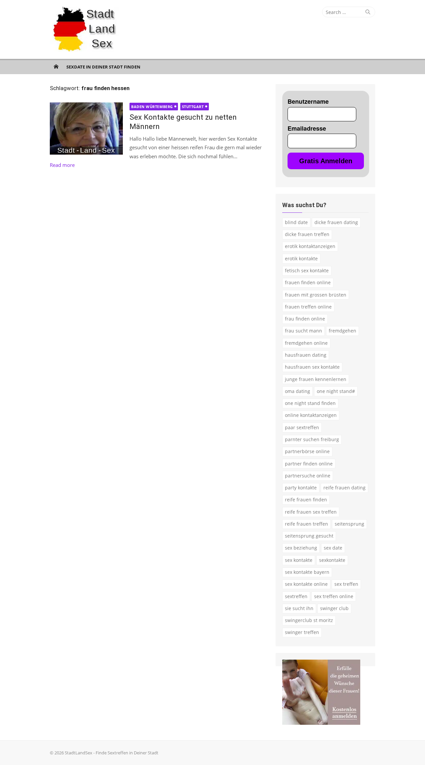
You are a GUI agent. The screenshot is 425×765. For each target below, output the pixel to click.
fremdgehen (342, 330)
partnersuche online (307, 475)
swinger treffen (302, 632)
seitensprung (349, 524)
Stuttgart (193, 106)
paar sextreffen (302, 427)
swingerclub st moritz (309, 620)
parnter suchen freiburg (312, 439)
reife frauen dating (344, 487)
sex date (333, 548)
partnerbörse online (307, 451)
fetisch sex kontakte (307, 270)
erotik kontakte (301, 258)
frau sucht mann (303, 330)
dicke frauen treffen (307, 234)
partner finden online (309, 463)
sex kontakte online (306, 584)
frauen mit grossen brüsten (315, 295)
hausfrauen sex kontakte (312, 367)
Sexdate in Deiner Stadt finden (103, 67)
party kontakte (301, 487)
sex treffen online (333, 596)
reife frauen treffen (306, 524)
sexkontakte (332, 560)
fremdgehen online (306, 343)
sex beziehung (301, 548)
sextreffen (296, 596)
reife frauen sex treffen (311, 512)
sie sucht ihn (299, 608)
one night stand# (336, 391)
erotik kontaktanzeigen (310, 246)
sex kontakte (298, 560)
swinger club (334, 608)
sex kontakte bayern (307, 572)
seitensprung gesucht (309, 536)
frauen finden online (308, 282)
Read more (62, 165)
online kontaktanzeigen (311, 415)
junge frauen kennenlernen (315, 379)
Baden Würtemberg (152, 106)
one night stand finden (310, 403)
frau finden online (305, 319)
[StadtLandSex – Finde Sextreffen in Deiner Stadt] (56, 66)
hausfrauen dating (305, 355)
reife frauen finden (306, 499)
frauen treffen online (308, 307)
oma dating (297, 391)
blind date (296, 222)
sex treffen (346, 584)
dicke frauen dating (336, 222)
